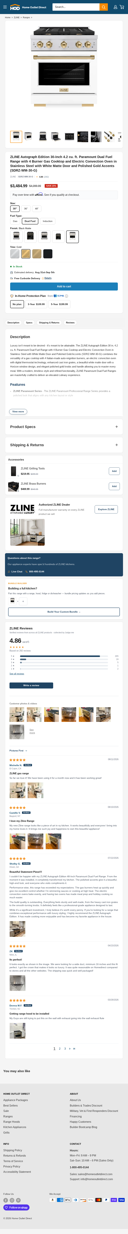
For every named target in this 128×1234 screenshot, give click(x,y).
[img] (18, 760)
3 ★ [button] (12, 662)
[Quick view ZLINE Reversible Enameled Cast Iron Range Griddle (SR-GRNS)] (13, 471)
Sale (6, 1111)
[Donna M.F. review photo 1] (18, 1031)
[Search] (104, 7)
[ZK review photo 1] (18, 983)
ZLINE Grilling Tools (33, 468)
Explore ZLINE (106, 509)
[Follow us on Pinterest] (18, 1200)
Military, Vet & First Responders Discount (94, 1111)
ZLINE (17, 17)
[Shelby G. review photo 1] (18, 929)
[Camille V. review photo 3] (54, 841)
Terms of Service (13, 1161)
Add (114, 471)
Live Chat (17, 571)
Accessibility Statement (17, 1171)
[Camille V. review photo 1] (18, 841)
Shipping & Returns (49, 322)
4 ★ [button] (12, 659)
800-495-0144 (36, 571)
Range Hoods (11, 1121)
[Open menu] (5, 7)
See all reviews (17, 674)
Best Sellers (10, 1105)
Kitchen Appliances (14, 1127)
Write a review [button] (31, 685)
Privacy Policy (11, 1166)
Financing (76, 1116)
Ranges (26, 17)
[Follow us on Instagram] (12, 1200)
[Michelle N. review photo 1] (18, 790)
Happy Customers (80, 1121)
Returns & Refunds (14, 1155)
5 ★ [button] (12, 656)
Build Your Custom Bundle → (64, 612)
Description (13, 322)
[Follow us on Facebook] (5, 1200)
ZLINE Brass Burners (33, 483)
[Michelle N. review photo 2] (36, 790)
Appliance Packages (15, 1100)
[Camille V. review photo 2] (36, 841)
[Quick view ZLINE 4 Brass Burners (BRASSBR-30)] (13, 486)
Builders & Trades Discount (86, 1105)
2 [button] (59, 1048)
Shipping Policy (12, 1150)
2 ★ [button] (12, 665)
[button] (70, 1048)
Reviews (70, 322)
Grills (6, 1132)
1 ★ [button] (12, 669)
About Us (75, 1100)
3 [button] (65, 1048)
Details (48, 278)
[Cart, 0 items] (122, 7)
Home (7, 17)
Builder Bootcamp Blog (83, 1127)
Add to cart (64, 286)
